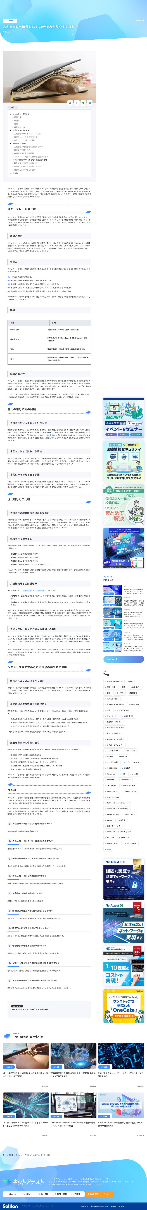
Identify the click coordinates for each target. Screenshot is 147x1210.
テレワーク (131, 751)
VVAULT (110, 820)
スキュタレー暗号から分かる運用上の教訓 (31, 156)
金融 (131, 681)
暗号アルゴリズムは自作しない (26, 163)
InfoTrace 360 (113, 797)
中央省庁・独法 (113, 699)
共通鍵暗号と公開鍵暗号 (24, 153)
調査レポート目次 (113, 826)
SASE (109, 849)
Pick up (12, 1194)
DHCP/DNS (111, 785)
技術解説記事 (112, 768)
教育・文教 (135, 704)
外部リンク (125, 837)
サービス (120, 693)
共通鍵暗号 (27, 590)
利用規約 (113, 1206)
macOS (135, 774)
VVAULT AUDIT (113, 843)
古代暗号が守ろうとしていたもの (27, 133)
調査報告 (127, 768)
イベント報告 (44, 1194)
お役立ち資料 (93, 1194)
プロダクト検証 (113, 762)
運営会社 (121, 1206)
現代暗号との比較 (19, 143)
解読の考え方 (19, 127)
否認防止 (14, 564)
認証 (108, 710)
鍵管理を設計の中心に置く (25, 169)
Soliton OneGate (115, 681)
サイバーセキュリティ (115, 745)
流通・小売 (111, 687)
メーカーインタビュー (115, 727)
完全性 (50, 435)
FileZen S (130, 814)
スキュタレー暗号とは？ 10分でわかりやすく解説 (33, 1155)
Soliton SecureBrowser (118, 803)
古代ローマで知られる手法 (25, 140)
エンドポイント (123, 710)
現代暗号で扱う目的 (22, 150)
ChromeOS (126, 779)
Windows (111, 774)
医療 (123, 687)
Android (110, 779)
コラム (122, 820)
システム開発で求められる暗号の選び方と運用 (30, 160)
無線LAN (123, 756)
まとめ (15, 173)
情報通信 (133, 693)
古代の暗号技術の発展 (21, 130)
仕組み (17, 120)
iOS (123, 774)
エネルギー (136, 687)
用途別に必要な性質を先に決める (27, 166)
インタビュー (27, 1194)
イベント (106, 1194)
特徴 (16, 124)
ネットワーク (112, 716)
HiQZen (110, 837)
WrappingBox (113, 814)
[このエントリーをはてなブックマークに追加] (90, 103)
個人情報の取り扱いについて (99, 1206)
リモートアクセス (113, 751)
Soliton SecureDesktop (118, 808)
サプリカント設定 (132, 762)
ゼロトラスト (129, 716)
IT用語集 (10, 20)
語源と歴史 (18, 117)
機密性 (13, 554)
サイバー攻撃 (131, 843)
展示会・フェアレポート (116, 739)
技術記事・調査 (61, 1194)
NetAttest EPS (129, 785)
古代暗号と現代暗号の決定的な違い (28, 146)
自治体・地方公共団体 (115, 704)
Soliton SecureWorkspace (119, 832)
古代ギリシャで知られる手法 (25, 137)
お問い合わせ (84, 1206)
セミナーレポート (113, 733)
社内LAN (110, 756)
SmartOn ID (130, 791)
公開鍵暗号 (40, 590)
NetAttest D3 (112, 791)
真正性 (81, 435)
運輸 (108, 693)
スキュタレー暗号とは (21, 114)
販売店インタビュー (114, 722)
